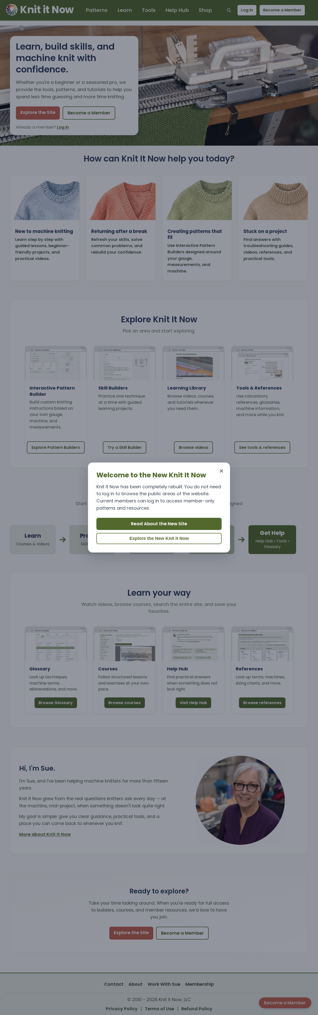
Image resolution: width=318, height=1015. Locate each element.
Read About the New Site (159, 524)
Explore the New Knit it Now (159, 538)
